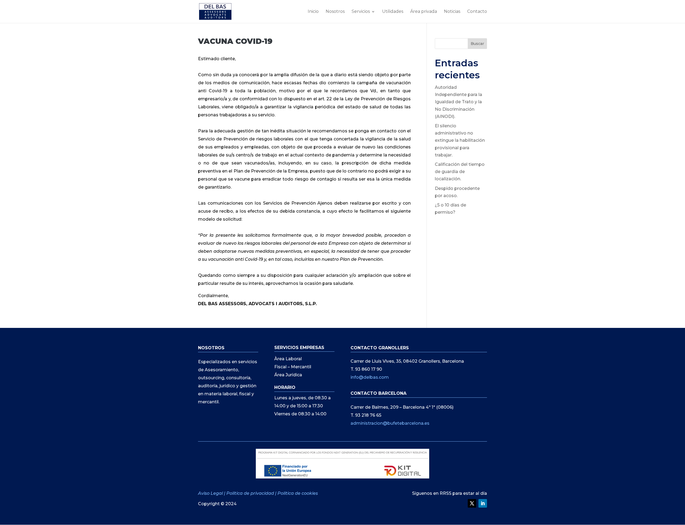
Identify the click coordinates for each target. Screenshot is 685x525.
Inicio (313, 12)
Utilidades (392, 12)
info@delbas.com (370, 377)
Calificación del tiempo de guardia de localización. (460, 171)
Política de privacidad (250, 493)
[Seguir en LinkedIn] (482, 503)
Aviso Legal (211, 493)
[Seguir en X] (472, 503)
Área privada (423, 12)
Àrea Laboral (288, 359)
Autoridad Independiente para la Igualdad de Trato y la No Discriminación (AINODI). (458, 102)
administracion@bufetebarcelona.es (390, 423)
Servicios (361, 12)
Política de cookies (297, 493)
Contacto (477, 12)
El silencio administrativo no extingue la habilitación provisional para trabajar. (460, 140)
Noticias (452, 12)
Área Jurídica (288, 375)
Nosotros (335, 12)
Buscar (477, 43)
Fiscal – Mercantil (292, 367)
